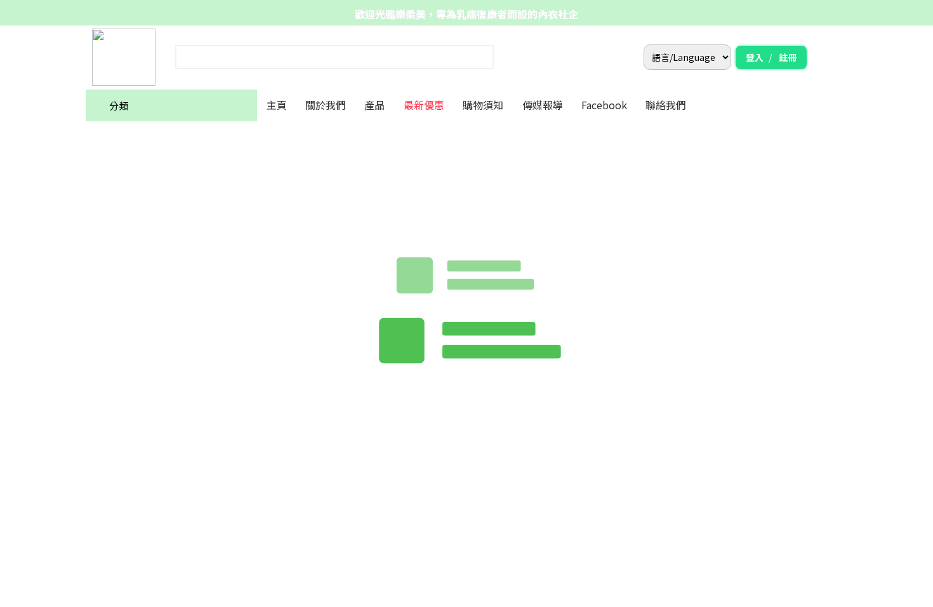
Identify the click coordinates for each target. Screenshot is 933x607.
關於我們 (325, 104)
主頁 (277, 104)
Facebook (604, 104)
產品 (374, 104)
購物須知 (483, 104)
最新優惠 (424, 104)
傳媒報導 (542, 104)
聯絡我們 (665, 104)
